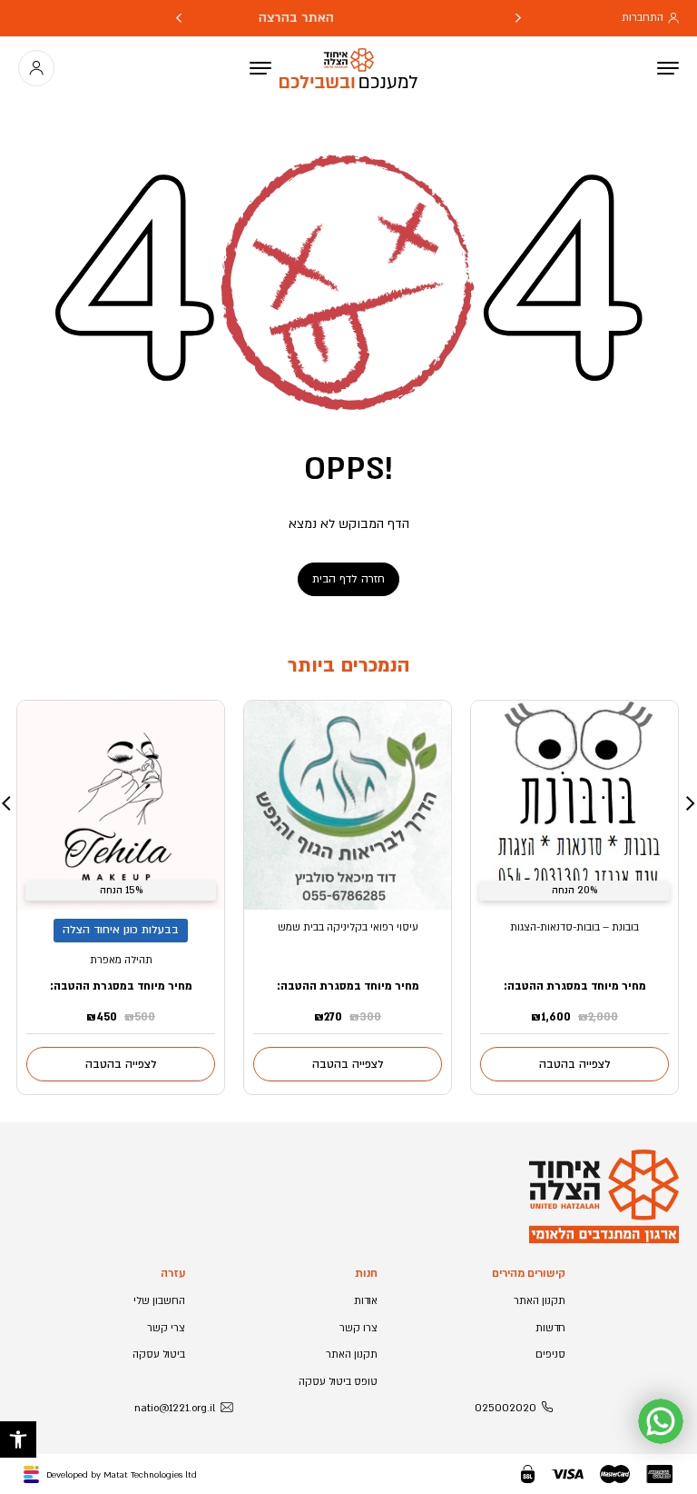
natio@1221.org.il (174, 1408)
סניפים (550, 1354)
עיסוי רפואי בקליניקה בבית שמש (348, 927)
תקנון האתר (539, 1301)
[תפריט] (260, 68)
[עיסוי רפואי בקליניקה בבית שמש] (347, 805)
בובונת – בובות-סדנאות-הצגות (574, 927)
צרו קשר (358, 1328)
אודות (366, 1301)
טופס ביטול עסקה (338, 1382)
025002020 (505, 1408)
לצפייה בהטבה (575, 1064)
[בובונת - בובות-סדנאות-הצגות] (574, 805)
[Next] (179, 18)
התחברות (642, 18)
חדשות (550, 1328)
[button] (18, 1439)
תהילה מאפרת (121, 960)
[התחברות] (36, 68)
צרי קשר (166, 1328)
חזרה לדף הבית (348, 579)
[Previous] (518, 18)
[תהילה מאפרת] (120, 805)
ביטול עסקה (159, 1354)
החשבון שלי (159, 1301)
